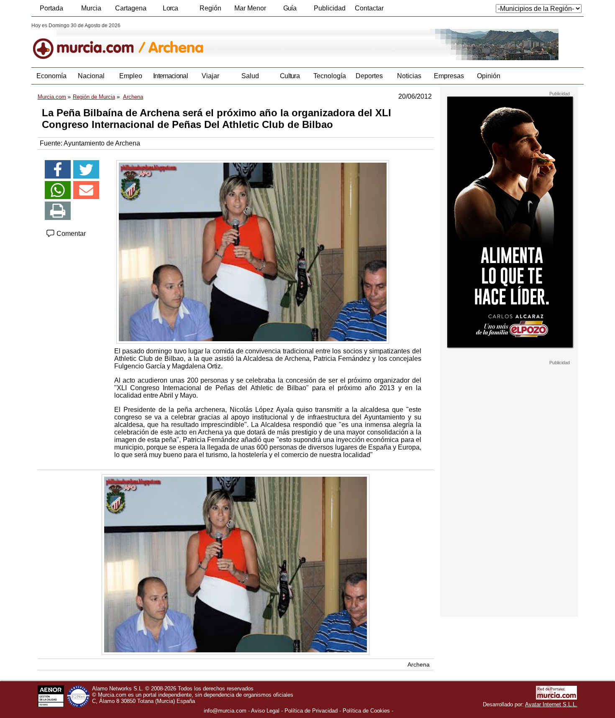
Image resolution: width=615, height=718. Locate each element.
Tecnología (329, 75)
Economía (51, 75)
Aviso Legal (265, 711)
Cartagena (130, 8)
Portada (51, 8)
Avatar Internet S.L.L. (551, 704)
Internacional (170, 75)
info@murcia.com (225, 711)
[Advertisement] (509, 490)
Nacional (91, 75)
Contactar (369, 8)
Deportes (369, 75)
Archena (418, 664)
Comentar (70, 233)
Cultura (290, 75)
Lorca (170, 8)
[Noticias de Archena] (235, 41)
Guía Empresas (289, 10)
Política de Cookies (366, 711)
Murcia (91, 8)
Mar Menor (250, 8)
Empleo (130, 75)
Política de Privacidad (311, 711)
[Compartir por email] (86, 190)
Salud (250, 75)
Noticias (409, 75)
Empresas (449, 75)
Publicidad (330, 8)
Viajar (210, 75)
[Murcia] (89, 41)
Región (210, 8)
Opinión (488, 75)
